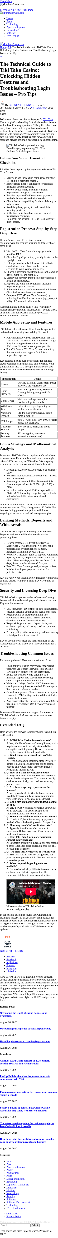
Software (11, 33)
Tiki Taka (48, 119)
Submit (35, 1225)
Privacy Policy (13, 1216)
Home (9, 18)
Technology (12, 24)
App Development (15, 27)
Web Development (15, 1208)
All (1, 56)
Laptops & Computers (17, 1184)
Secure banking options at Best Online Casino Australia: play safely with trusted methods (25, 1109)
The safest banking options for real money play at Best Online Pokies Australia (27, 1125)
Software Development (18, 1202)
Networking (12, 30)
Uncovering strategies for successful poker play (25, 1028)
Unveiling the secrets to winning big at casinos (25, 1041)
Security (10, 1196)
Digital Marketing (15, 1178)
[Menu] (1, 42)
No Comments (38, 108)
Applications (12, 1172)
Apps (9, 21)
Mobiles (10, 1190)
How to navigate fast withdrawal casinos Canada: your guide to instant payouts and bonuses (27, 1140)
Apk (8, 1164)
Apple (9, 1170)
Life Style (11, 1187)
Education (11, 1181)
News (9, 1161)
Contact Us (12, 1213)
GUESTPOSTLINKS (20, 105)
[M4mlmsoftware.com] (12, 12)
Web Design (12, 35)
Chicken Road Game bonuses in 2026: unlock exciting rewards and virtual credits (25, 1062)
